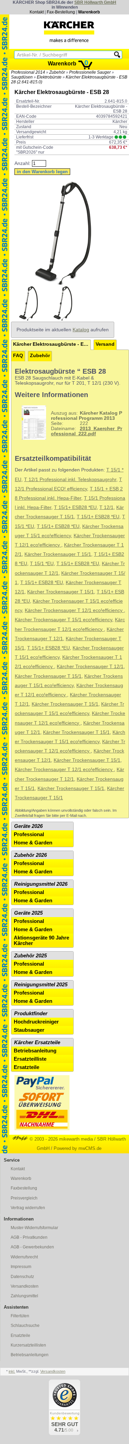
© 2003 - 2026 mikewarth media (60, 1139)
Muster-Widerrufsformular (34, 1227)
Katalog (81, 329)
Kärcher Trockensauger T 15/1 (57, 554)
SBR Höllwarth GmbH (95, 2)
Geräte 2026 (28, 826)
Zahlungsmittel (24, 1296)
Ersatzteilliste (30, 1059)
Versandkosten (25, 1286)
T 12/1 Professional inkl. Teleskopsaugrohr (70, 479)
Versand (105, 344)
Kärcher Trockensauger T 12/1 (90, 666)
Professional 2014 (28, 72)
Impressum (21, 1266)
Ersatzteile (26, 1067)
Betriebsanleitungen (30, 1354)
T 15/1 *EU (42, 563)
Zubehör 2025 (30, 955)
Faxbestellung (24, 1188)
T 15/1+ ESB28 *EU (75, 507)
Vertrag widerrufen (28, 1207)
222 (86, 423)
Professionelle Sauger (90, 72)
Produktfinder (30, 1013)
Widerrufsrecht (24, 1257)
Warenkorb (89, 12)
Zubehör (57, 72)
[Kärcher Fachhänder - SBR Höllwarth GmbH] (69, 31)
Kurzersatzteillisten (28, 1345)
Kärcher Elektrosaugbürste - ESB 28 (52, 344)
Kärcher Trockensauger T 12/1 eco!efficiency (74, 610)
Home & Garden (33, 842)
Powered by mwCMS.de (77, 1148)
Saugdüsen (22, 77)
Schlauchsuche (25, 1325)
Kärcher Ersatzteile (37, 1042)
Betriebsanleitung (35, 1050)
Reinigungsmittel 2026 (40, 884)
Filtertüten (20, 1315)
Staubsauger (29, 1030)
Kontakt (37, 12)
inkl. (12, 1371)
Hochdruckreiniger (36, 1022)
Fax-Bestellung (61, 12)
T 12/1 (106, 507)
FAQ (18, 355)
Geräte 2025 (28, 913)
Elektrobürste (49, 77)
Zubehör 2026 (30, 855)
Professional (29, 834)
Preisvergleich (24, 1198)
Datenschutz (22, 1276)
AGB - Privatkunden (29, 1237)
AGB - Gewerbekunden (32, 1247)
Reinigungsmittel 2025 (40, 984)
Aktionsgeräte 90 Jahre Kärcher (41, 940)
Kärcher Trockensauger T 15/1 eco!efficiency (63, 619)
